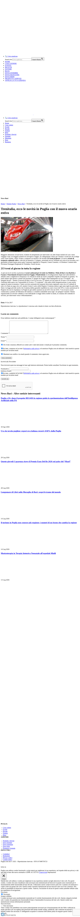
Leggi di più (43, 872)
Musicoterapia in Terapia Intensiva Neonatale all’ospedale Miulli (28, 553)
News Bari (21, 204)
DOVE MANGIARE (12, 75)
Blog (6, 132)
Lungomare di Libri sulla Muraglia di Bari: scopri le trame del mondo (31, 492)
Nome (3, 337)
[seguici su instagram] (27, 689)
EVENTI (8, 65)
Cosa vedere (9, 125)
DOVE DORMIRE (11, 73)
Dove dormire (7, 843)
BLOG (7, 71)
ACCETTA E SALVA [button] (8, 915)
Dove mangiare (8, 844)
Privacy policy (7, 858)
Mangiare (8, 138)
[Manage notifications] (2, 914)
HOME (7, 61)
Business (8, 142)
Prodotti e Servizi (10, 134)
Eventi (7, 127)
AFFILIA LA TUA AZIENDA (15, 80)
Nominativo (5, 369)
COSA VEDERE (11, 63)
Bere (6, 140)
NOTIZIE (8, 69)
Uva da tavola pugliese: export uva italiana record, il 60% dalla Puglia (31, 431)
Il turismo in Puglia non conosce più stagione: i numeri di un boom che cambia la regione (39, 523)
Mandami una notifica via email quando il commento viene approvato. (26, 354)
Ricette (7, 129)
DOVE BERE (10, 77)
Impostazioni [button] (52, 872)
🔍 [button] (11, 56)
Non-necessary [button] (6, 904)
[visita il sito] (27, 634)
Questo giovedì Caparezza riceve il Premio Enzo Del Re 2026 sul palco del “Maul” (36, 461)
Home (7, 123)
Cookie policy (7, 859)
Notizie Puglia (11, 204)
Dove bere (6, 846)
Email (3, 341)
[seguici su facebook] (27, 743)
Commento (5, 333)
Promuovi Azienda (9, 848)
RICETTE (8, 67)
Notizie (7, 131)
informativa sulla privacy (32, 348)
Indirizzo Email (6, 371)
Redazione (6, 856)
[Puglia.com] (38, 114)
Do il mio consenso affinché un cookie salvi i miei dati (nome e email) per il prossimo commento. (35, 345)
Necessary (6, 894)
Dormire (8, 136)
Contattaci (6, 854)
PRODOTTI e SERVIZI (13, 78)
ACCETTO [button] (35, 872)
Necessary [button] (4, 892)
